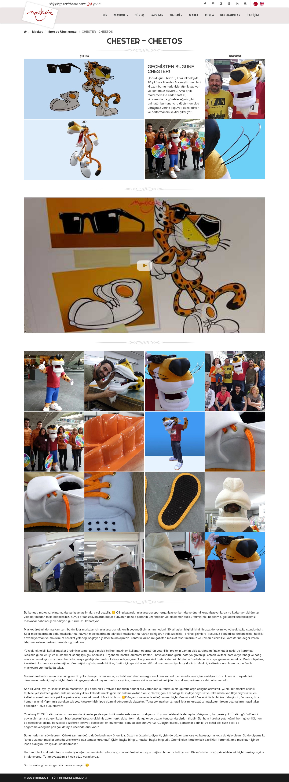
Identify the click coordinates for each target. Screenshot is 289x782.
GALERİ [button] (175, 15)
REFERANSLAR (230, 15)
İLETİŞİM (253, 15)
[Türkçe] (255, 3)
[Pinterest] (229, 3)
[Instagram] (213, 3)
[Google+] (221, 3)
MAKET (194, 15)
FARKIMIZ (157, 15)
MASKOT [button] (123, 15)
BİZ (105, 15)
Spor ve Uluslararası (62, 31)
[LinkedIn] (237, 3)
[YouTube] (245, 3)
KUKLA (209, 15)
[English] (262, 3)
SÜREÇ (139, 15)
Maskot (37, 31)
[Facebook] (205, 3)
